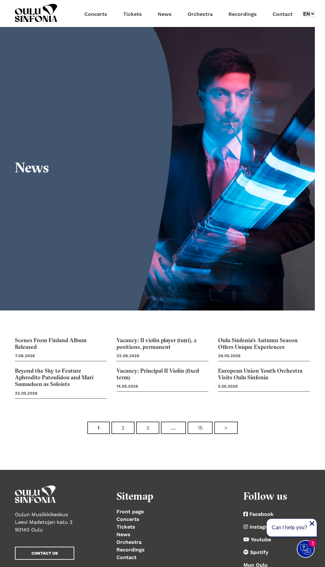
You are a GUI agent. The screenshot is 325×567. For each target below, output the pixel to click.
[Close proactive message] (312, 523)
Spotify (259, 552)
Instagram (262, 527)
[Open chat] (306, 549)
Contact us (44, 553)
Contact (126, 557)
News (123, 534)
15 (200, 428)
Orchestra (129, 542)
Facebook (261, 514)
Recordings (130, 550)
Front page (130, 512)
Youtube (261, 540)
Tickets (125, 527)
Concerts (127, 519)
